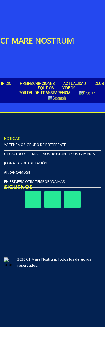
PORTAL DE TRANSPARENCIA (44, 92)
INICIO (6, 83)
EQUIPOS (46, 88)
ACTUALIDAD (74, 83)
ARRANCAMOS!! (17, 172)
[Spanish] (57, 97)
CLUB (99, 83)
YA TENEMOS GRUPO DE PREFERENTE (35, 144)
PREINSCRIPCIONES (37, 83)
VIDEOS (69, 88)
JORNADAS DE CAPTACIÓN (25, 162)
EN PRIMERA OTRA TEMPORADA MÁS (34, 181)
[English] (87, 92)
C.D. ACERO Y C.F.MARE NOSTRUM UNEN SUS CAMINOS (49, 153)
